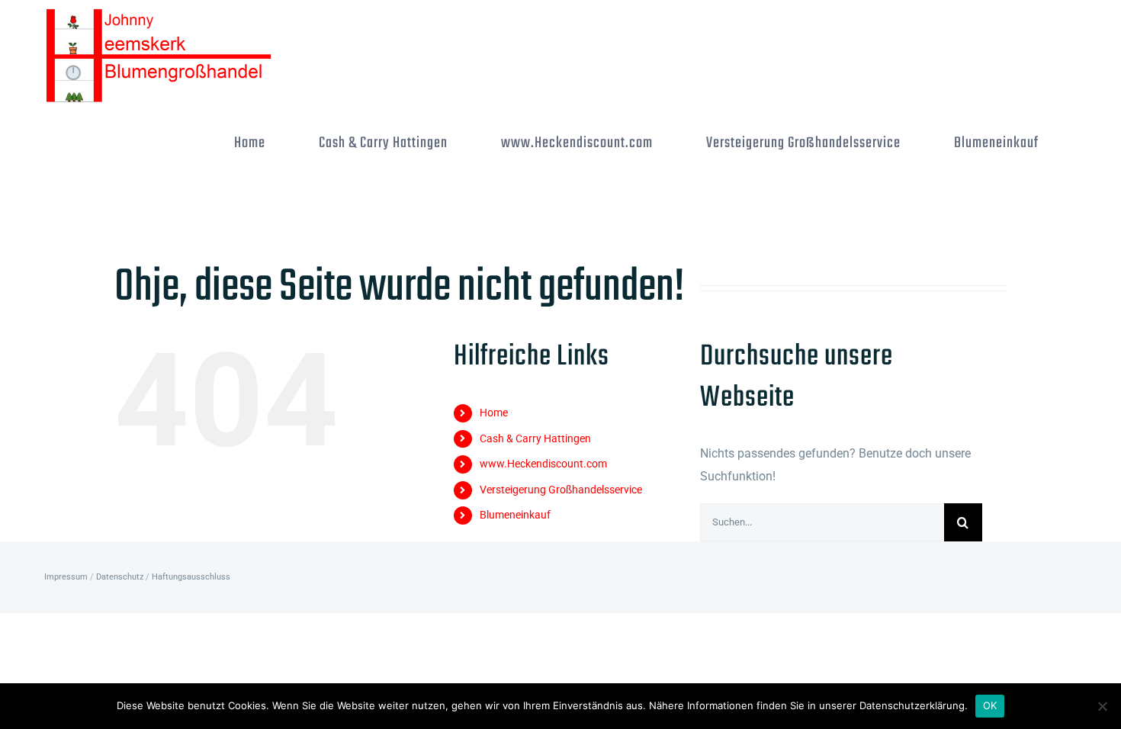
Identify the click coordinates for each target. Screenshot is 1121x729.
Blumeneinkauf (515, 515)
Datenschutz (119, 577)
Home (494, 412)
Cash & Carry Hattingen (535, 438)
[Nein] (1102, 706)
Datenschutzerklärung (912, 705)
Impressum (66, 577)
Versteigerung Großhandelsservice (561, 489)
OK (990, 705)
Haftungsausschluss (191, 577)
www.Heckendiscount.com (543, 464)
